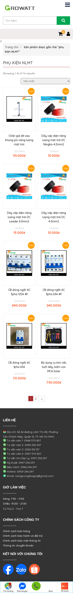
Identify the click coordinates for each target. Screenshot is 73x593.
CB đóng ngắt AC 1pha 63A (19, 365)
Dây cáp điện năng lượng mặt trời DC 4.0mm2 (53, 217)
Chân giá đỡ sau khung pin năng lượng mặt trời (19, 140)
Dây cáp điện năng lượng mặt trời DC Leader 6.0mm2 (19, 217)
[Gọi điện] (36, 587)
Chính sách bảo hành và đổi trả (22, 535)
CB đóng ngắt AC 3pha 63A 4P (54, 292)
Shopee (65, 591)
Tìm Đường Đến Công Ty (8, 591)
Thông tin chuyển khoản (18, 545)
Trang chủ (11, 47)
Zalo (50, 591)
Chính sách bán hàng (16, 531)
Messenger (22, 591)
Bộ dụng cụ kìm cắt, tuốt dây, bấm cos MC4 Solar (54, 367)
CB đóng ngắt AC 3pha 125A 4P (19, 292)
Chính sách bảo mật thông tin (22, 540)
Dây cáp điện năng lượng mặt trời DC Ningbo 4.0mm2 (53, 140)
